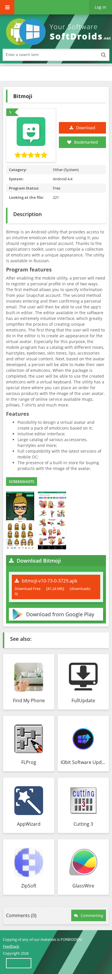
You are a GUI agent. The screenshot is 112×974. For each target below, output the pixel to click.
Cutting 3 (83, 824)
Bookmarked (86, 142)
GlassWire (83, 886)
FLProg (28, 762)
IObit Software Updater (83, 762)
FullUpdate (83, 700)
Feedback (11, 946)
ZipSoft (28, 886)
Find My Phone (29, 700)
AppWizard (28, 824)
